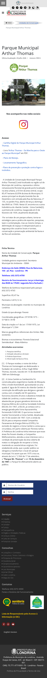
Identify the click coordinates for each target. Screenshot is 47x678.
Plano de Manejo (11, 158)
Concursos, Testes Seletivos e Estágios (18, 555)
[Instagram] (8, 624)
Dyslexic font (25, 8)
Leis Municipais (9, 569)
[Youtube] (13, 624)
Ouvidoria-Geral (9, 561)
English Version (10, 632)
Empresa (6, 522)
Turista (5, 527)
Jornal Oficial (8, 572)
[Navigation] (3, 12)
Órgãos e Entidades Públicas (14, 533)
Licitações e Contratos (12, 552)
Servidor (6, 524)
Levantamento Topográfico (15, 162)
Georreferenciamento (11, 566)
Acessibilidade (26, 3)
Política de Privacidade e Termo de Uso (23, 671)
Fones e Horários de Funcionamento (17, 592)
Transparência (8, 530)
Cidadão (6, 519)
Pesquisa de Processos (12, 558)
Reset (21, 8)
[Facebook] (4, 624)
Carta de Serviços (10, 538)
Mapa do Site (8, 578)
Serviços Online (9, 536)
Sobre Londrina (9, 575)
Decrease (17, 8)
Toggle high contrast (29, 8)
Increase (13, 8)
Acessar (7, 498)
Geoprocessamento (11, 564)
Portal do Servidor (10, 541)
